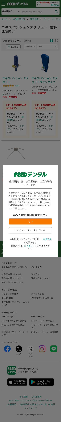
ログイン (28, 246)
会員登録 (47, 239)
